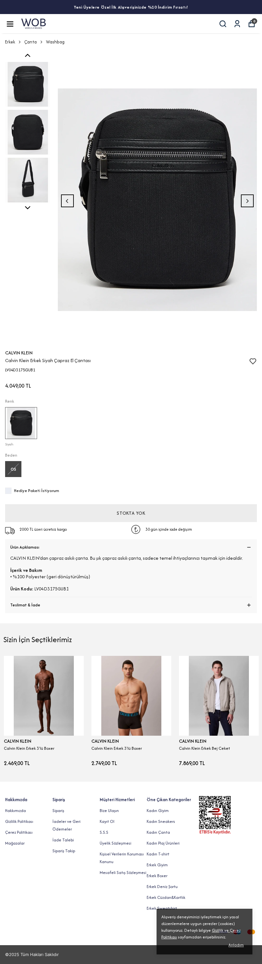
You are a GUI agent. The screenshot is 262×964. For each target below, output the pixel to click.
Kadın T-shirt (158, 854)
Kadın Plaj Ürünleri (163, 843)
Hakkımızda (15, 811)
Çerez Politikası (19, 832)
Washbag (55, 42)
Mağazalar (15, 843)
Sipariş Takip (63, 851)
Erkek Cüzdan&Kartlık (166, 897)
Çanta (30, 42)
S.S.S (104, 832)
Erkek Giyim (157, 865)
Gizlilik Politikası (19, 821)
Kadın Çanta (158, 832)
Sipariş (58, 811)
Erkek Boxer (157, 876)
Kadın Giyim (158, 811)
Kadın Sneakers (161, 821)
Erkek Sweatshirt (162, 908)
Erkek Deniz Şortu (162, 887)
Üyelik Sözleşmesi (115, 843)
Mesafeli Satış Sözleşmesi (123, 872)
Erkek (10, 42)
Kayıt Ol (107, 821)
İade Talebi (63, 840)
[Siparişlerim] (237, 24)
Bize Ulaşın (109, 811)
